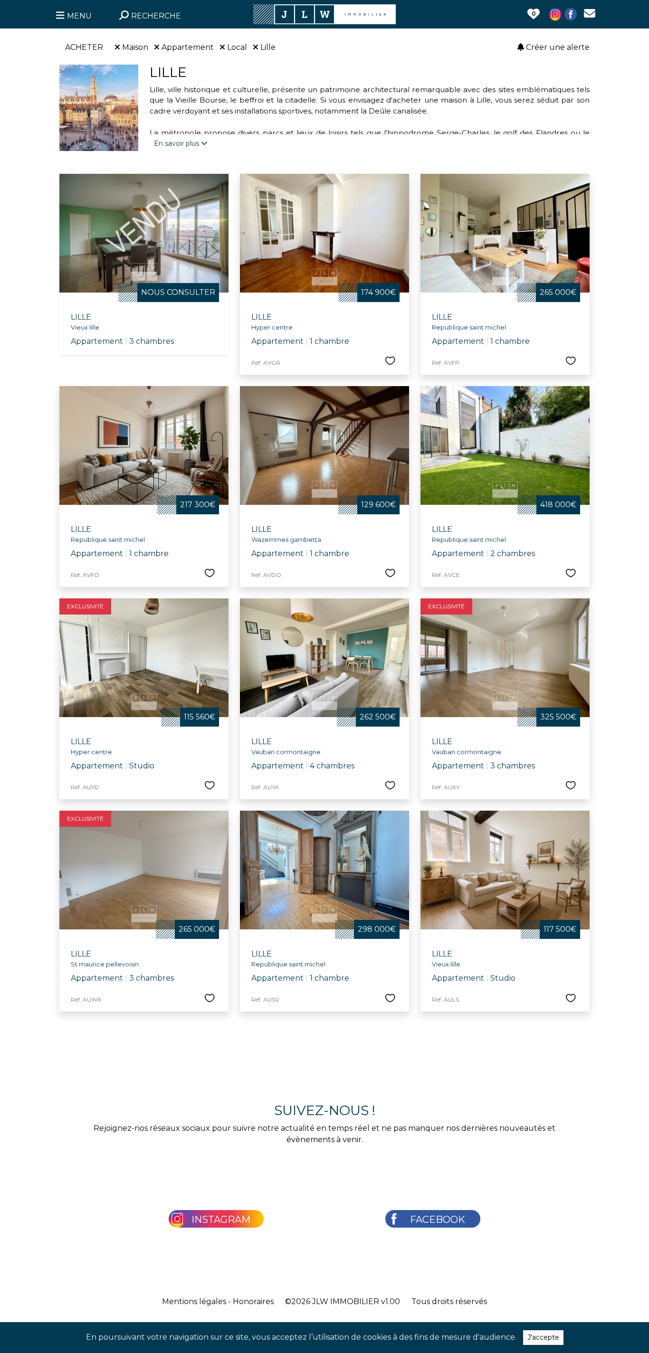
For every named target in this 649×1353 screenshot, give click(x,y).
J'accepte (543, 1337)
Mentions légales (194, 1301)
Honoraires (253, 1301)
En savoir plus (177, 143)
